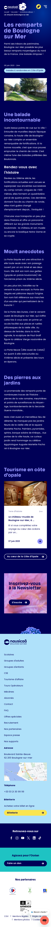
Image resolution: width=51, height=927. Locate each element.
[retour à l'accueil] (15, 6)
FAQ (6, 710)
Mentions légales (20, 916)
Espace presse (12, 735)
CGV (6, 916)
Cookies (36, 919)
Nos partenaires (12, 729)
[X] (28, 837)
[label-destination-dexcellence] (12, 891)
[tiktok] (39, 837)
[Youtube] (22, 837)
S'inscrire (17, 602)
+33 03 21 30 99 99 (14, 791)
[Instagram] (17, 837)
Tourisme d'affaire (14, 679)
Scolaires (9, 654)
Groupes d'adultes (14, 661)
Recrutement (11, 723)
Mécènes (9, 692)
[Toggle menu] (45, 6)
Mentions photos (22, 919)
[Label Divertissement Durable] (29, 891)
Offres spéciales (12, 716)
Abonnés (9, 698)
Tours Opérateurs (13, 685)
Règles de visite (39, 916)
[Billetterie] (38, 6)
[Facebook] (11, 837)
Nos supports (11, 741)
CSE (6, 673)
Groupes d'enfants (14, 667)
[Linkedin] (34, 837)
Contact (8, 704)
